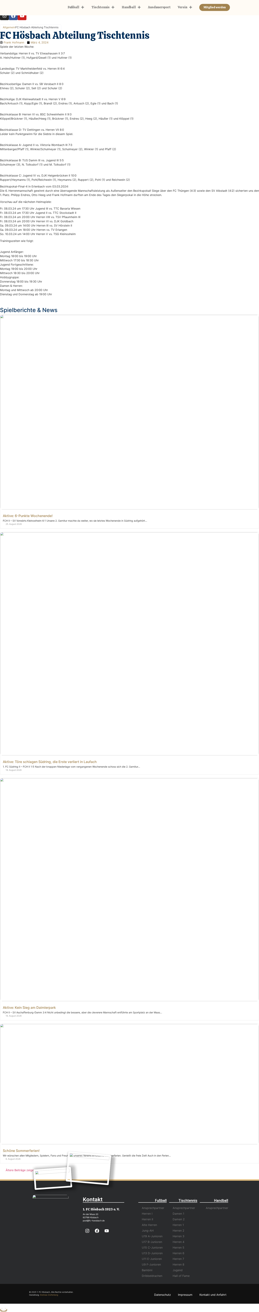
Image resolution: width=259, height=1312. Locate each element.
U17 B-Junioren (152, 1242)
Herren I (147, 1213)
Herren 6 (178, 1253)
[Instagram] (4, 15)
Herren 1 (178, 1225)
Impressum (185, 1294)
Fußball (73, 7)
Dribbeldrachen (152, 1276)
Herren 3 (178, 1236)
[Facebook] (13, 15)
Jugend (178, 1270)
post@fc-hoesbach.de (94, 1220)
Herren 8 (178, 1264)
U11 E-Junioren (152, 1259)
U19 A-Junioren (152, 1236)
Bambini (147, 1270)
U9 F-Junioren (151, 1264)
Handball (129, 7)
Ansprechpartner (153, 1208)
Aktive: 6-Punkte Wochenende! (28, 516)
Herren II (147, 1219)
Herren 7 (178, 1259)
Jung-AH (148, 1230)
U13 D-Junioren (152, 1253)
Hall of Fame (181, 1276)
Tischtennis (100, 7)
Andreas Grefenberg (49, 1295)
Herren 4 (178, 1242)
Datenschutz (162, 1294)
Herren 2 (178, 1230)
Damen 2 (179, 1219)
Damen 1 (178, 1213)
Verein (182, 7)
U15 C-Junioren (152, 1247)
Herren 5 (178, 1247)
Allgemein (9, 27)
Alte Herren (149, 1225)
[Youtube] (22, 15)
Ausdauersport (159, 7)
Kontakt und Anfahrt (212, 1294)
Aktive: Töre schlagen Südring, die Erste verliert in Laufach (50, 762)
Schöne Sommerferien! (21, 1151)
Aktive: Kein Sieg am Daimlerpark (29, 1007)
